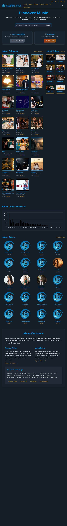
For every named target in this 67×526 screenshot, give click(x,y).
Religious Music (44, 381)
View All (62, 51)
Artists (36, 4)
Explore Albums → (40, 361)
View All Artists (60, 237)
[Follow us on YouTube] (52, 1)
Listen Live (51, 40)
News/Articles (44, 4)
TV (50, 4)
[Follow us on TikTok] (55, 1)
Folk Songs (33, 381)
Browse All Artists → (11, 363)
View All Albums (38, 51)
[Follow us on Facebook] (61, 1)
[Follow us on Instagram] (58, 1)
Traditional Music (12, 381)
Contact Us (27, 7)
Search (30, 4)
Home (25, 4)
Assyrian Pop (23, 381)
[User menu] (62, 5)
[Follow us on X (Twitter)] (64, 1)
